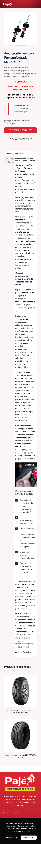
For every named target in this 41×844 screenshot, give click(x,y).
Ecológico (12, 124)
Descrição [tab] (9, 153)
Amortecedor (16, 120)
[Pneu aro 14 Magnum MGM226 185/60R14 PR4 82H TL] (20, 720)
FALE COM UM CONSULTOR (20, 130)
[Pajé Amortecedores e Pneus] (8, 3)
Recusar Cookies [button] (12, 837)
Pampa (26, 120)
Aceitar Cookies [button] (28, 837)
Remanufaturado (9, 122)
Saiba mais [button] (30, 831)
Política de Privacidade (11, 813)
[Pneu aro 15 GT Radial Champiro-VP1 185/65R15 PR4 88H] (20, 676)
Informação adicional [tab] (9, 160)
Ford (22, 120)
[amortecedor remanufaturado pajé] (20, 28)
